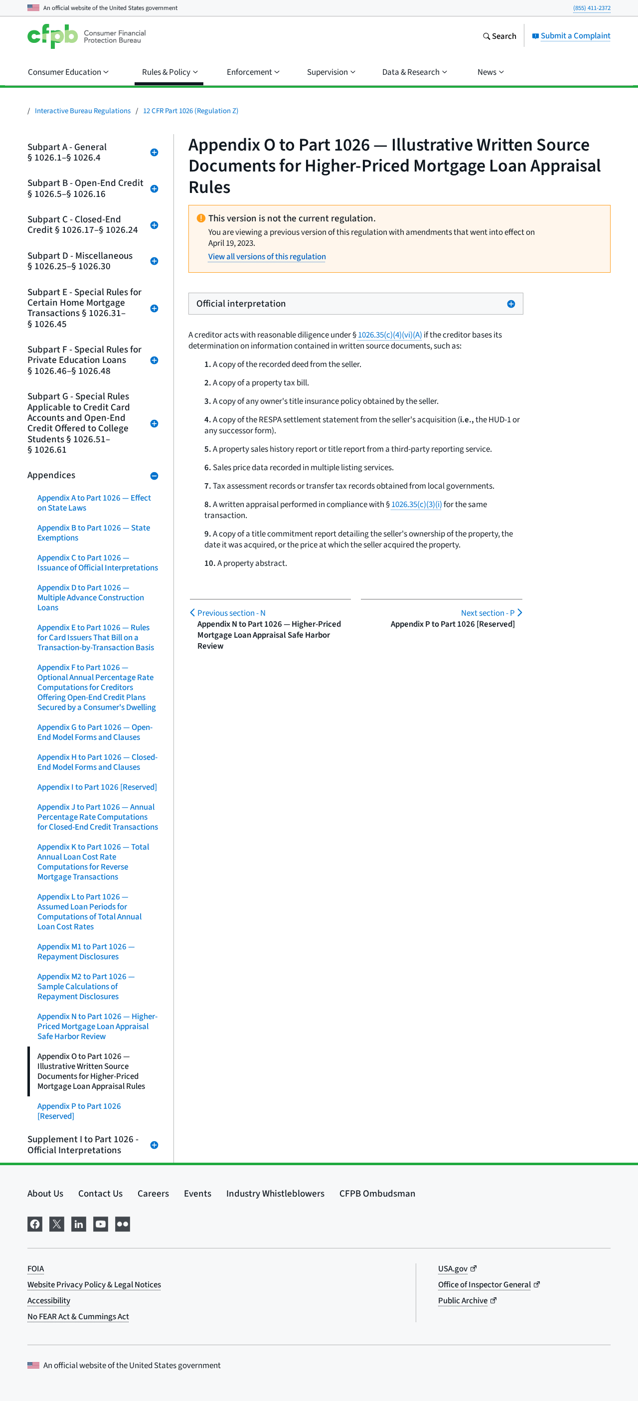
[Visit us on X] (56, 1222)
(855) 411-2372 (592, 7)
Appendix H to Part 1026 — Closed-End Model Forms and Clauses (97, 762)
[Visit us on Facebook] (34, 1222)
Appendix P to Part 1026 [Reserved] (79, 1111)
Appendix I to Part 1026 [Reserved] (97, 787)
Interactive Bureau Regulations (83, 110)
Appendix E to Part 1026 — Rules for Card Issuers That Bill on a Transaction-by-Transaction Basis (95, 637)
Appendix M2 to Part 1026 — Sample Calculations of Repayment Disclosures (86, 986)
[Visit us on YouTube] (100, 1222)
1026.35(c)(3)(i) (416, 504)
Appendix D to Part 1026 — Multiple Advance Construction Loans (90, 597)
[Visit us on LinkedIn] (78, 1222)
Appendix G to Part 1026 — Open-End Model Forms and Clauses (95, 732)
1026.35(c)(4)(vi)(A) (390, 335)
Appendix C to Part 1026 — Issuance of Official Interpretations (97, 562)
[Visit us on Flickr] (122, 1222)
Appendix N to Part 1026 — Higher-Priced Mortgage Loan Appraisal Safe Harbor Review (97, 1026)
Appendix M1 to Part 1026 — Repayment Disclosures (86, 951)
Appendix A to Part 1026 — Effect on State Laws (94, 503)
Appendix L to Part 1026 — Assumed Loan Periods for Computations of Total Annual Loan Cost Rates (89, 911)
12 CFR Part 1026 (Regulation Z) (191, 110)
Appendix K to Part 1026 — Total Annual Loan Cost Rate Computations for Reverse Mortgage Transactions (93, 862)
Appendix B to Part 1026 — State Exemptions (93, 533)
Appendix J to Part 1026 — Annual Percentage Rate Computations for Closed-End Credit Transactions (97, 817)
